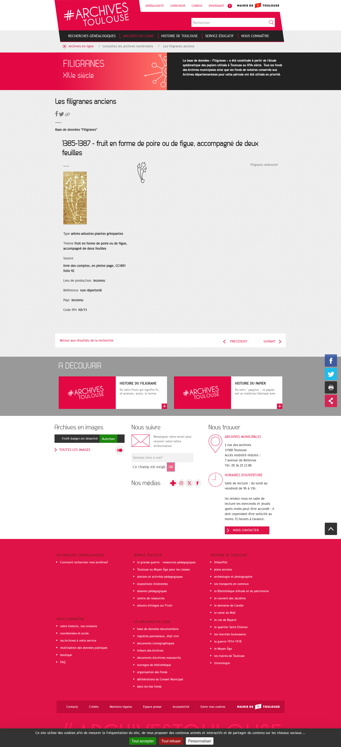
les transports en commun (231, 584)
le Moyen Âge (223, 649)
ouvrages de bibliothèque (154, 665)
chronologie (222, 663)
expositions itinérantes (152, 584)
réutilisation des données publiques (83, 648)
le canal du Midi (224, 613)
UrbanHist (220, 562)
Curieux (197, 5)
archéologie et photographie (233, 577)
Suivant (270, 341)
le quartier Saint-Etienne (231, 627)
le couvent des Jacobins (230, 598)
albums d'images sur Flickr (155, 605)
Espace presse (152, 707)
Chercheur (177, 5)
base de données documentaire (158, 629)
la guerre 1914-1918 (227, 641)
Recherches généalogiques (80, 555)
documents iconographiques (155, 643)
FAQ (62, 662)
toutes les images (74, 450)
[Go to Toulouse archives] (96, 14)
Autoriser (108, 438)
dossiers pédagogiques (152, 591)
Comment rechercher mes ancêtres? (84, 562)
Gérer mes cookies (212, 707)
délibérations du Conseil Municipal (160, 679)
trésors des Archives (150, 650)
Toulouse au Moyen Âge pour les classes (163, 569)
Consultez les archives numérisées (128, 46)
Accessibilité (181, 707)
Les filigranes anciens (178, 46)
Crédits (94, 707)
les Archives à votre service (78, 641)
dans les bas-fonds (149, 686)
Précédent (238, 341)
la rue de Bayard (225, 620)
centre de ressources (150, 598)
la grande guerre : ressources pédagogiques (166, 562)
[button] (67, 115)
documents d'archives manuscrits (159, 658)
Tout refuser (171, 741)
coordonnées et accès (74, 633)
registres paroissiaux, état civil (158, 636)
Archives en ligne (81, 46)
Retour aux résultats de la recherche (86, 341)
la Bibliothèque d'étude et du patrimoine (241, 591)
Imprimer (331, 387)
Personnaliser (199, 741)
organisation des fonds (152, 672)
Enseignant (216, 5)
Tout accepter (143, 741)
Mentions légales (121, 707)
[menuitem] (91, 36)
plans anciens (223, 569)
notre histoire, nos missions (78, 626)
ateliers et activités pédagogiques (160, 577)
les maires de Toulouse (229, 656)
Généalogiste (154, 5)
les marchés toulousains (230, 634)
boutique (66, 655)
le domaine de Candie (229, 605)
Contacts (72, 707)
